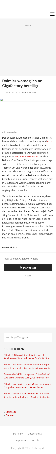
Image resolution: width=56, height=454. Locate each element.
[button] (28, 14)
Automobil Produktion (27, 156)
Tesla (35, 258)
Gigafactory (25, 258)
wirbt (50, 141)
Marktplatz (29, 267)
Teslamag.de (28, 6)
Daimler (13, 258)
